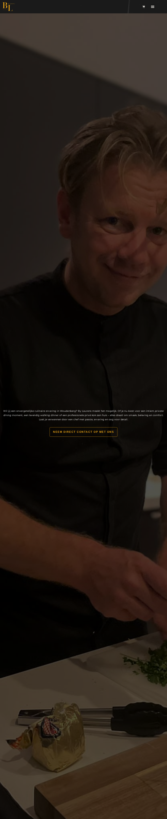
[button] (152, 6)
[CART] (143, 6)
